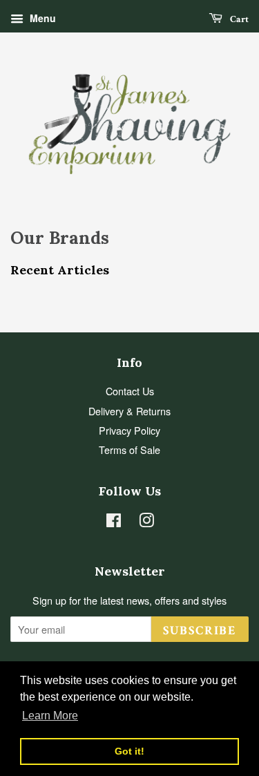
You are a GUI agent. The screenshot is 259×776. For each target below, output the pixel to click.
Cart (238, 19)
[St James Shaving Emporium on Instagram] (146, 522)
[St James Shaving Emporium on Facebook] (114, 522)
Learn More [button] (50, 715)
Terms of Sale (129, 449)
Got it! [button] (129, 751)
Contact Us (130, 391)
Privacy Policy (129, 430)
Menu (41, 18)
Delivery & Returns (129, 411)
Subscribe (200, 630)
